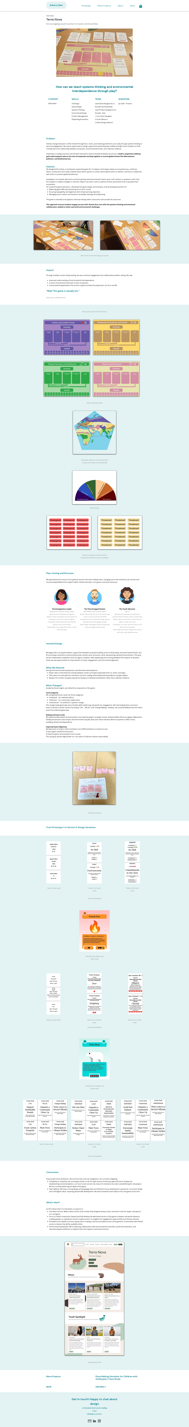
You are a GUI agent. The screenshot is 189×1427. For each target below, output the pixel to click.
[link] (140, 6)
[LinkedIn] (94, 1421)
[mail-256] (90, 1421)
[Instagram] (99, 1421)
